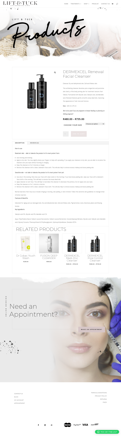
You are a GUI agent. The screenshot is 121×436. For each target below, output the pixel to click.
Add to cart (79, 134)
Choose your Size (73, 125)
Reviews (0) (34, 143)
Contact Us (105, 4)
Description (19, 143)
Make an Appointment (91, 329)
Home (66, 4)
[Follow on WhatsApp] (51, 425)
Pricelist (95, 4)
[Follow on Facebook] (38, 425)
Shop (86, 4)
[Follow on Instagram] (45, 425)
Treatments (75, 4)
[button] (55, 72)
